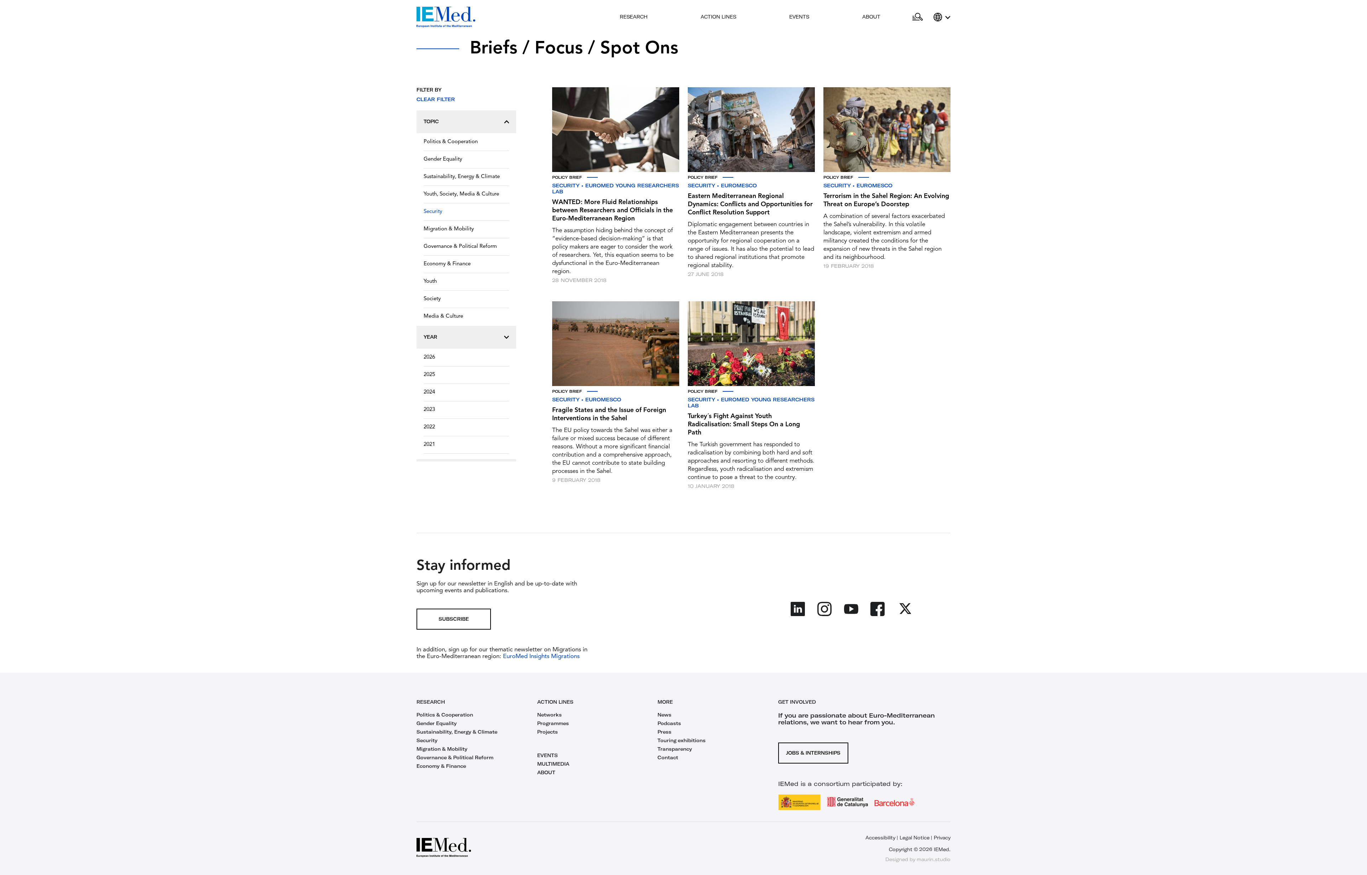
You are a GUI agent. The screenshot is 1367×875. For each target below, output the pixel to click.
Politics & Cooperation (451, 142)
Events (799, 17)
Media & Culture (443, 316)
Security (433, 211)
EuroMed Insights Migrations (540, 656)
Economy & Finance (447, 264)
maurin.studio (933, 859)
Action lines (718, 17)
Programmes (553, 723)
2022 (429, 427)
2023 (429, 409)
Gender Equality (443, 159)
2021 (429, 444)
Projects (547, 732)
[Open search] (917, 17)
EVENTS (547, 755)
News (664, 715)
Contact (668, 757)
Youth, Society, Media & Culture (461, 194)
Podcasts (669, 723)
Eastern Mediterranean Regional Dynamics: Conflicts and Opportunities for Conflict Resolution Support (750, 204)
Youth (430, 281)
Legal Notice (914, 837)
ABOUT (546, 772)
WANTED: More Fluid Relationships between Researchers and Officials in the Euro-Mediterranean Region (612, 210)
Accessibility (880, 837)
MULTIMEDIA (553, 764)
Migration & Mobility (449, 229)
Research (634, 17)
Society (432, 299)
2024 (429, 392)
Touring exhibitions (682, 740)
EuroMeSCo (739, 185)
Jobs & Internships (813, 753)
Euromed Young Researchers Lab (615, 188)
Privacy (942, 837)
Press (664, 732)
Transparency (675, 749)
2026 (429, 357)
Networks (549, 715)
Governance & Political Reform (460, 246)
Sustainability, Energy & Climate (462, 176)
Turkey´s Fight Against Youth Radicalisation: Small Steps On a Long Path (744, 424)
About (871, 17)
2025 (429, 374)
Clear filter (436, 99)
